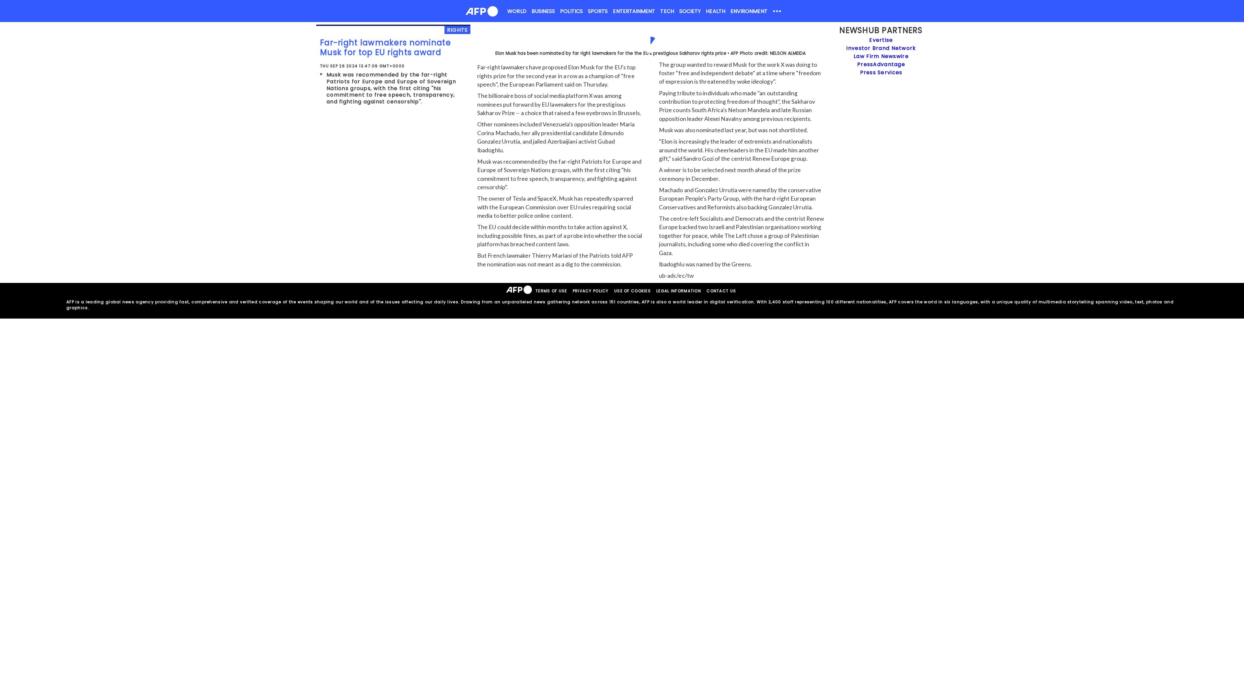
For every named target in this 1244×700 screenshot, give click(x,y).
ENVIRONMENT (749, 11)
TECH (667, 11)
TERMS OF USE (551, 291)
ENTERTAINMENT (634, 11)
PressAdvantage (881, 64)
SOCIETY (690, 11)
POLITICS (571, 11)
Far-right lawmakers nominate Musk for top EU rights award (385, 47)
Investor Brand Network (881, 48)
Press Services (881, 72)
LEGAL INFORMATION (678, 291)
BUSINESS (543, 11)
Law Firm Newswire (881, 56)
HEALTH (715, 11)
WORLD (516, 11)
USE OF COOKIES (632, 291)
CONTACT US (721, 291)
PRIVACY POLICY (591, 291)
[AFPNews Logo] (482, 12)
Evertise (881, 40)
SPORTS (598, 11)
